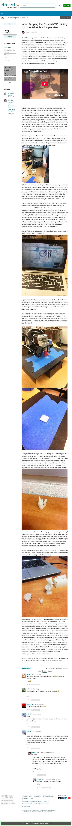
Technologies (37, 796)
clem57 (29, 674)
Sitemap (47, 803)
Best (45, 671)
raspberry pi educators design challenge (8, 69)
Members (24, 796)
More (5, 16)
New (67, 17)
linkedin (65, 798)
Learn (30, 796)
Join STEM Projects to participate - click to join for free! (36, 823)
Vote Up (27, 684)
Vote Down (29, 684)
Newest (50, 671)
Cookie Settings (27, 806)
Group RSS (10, 36)
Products (26, 798)
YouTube (69, 798)
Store (31, 798)
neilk (28, 689)
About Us (24, 801)
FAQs (40, 801)
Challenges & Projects (48, 796)
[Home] (10, 5)
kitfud (9, 47)
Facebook (62, 798)
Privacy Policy (26, 803)
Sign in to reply (26, 668)
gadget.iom (30, 704)
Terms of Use (46, 801)
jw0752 (29, 714)
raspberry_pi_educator (10, 75)
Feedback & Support (33, 801)
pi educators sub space (9, 78)
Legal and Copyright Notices (37, 803)
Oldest (39, 671)
